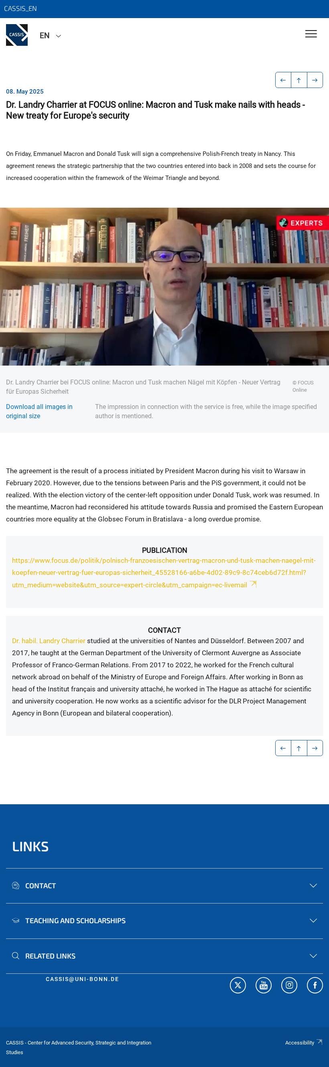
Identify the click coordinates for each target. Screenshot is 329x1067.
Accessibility (299, 1043)
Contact (164, 630)
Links (30, 846)
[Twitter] (238, 986)
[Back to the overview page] (299, 80)
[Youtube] (264, 986)
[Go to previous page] (283, 80)
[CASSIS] (17, 35)
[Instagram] (289, 986)
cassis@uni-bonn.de (82, 979)
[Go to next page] (315, 80)
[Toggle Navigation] (311, 34)
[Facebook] (315, 986)
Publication (164, 550)
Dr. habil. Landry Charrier (48, 641)
